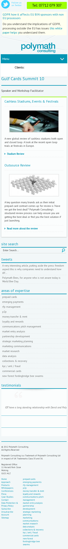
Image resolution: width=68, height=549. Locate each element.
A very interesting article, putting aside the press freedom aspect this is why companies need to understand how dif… (33, 269)
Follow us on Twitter (17, 4)
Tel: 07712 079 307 (47, 5)
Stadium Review (15, 153)
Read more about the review (22, 228)
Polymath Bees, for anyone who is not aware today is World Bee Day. (31, 279)
